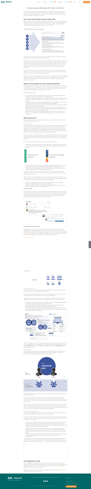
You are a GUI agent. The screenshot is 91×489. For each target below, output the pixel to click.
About (74, 2)
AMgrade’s (30, 112)
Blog (79, 2)
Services (44, 2)
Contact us (57, 477)
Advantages (59, 2)
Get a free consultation (71, 486)
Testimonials (67, 2)
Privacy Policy (74, 483)
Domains (38, 2)
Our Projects (52, 2)
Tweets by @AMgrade (29, 237)
